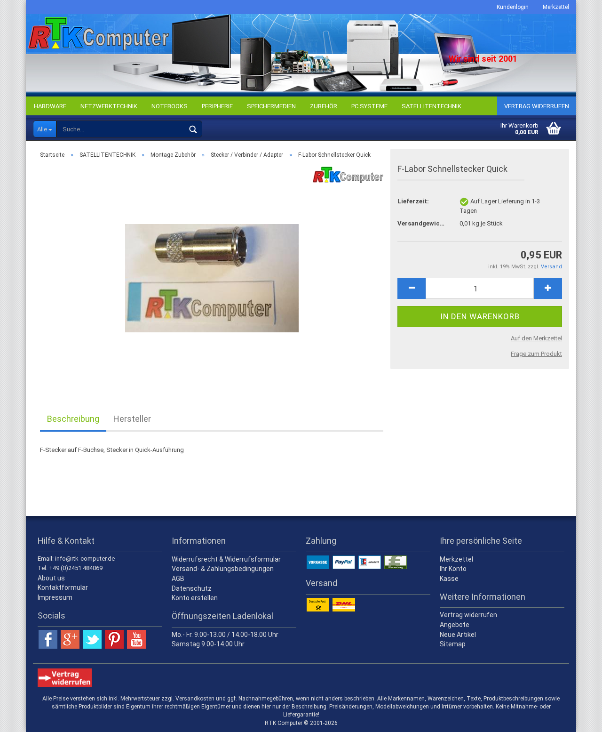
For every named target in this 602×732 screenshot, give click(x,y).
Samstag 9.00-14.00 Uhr (208, 644)
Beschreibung (73, 419)
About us (51, 578)
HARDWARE (50, 106)
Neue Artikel (458, 634)
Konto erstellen (195, 598)
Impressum (55, 597)
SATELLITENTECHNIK (431, 106)
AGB (178, 578)
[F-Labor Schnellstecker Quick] (212, 271)
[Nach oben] (576, 718)
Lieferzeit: (413, 201)
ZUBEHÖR (323, 106)
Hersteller (132, 419)
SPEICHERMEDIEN (271, 106)
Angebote (454, 624)
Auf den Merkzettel (536, 338)
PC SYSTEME (369, 106)
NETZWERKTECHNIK (108, 106)
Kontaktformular (63, 587)
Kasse (449, 578)
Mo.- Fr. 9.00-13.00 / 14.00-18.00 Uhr (225, 634)
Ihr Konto (453, 568)
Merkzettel (556, 7)
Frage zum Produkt (536, 353)
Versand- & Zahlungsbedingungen (223, 568)
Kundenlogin (513, 7)
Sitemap (453, 644)
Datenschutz (192, 588)
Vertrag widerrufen (536, 106)
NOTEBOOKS (169, 106)
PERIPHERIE (217, 106)
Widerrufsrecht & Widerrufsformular (226, 559)
